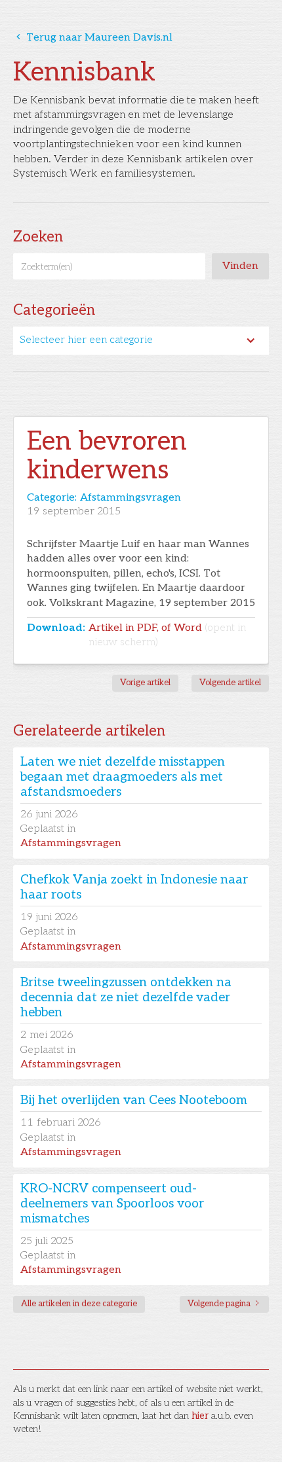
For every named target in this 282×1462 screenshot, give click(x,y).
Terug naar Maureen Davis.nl (92, 37)
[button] (141, 340)
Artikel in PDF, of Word (167, 635)
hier (200, 1415)
